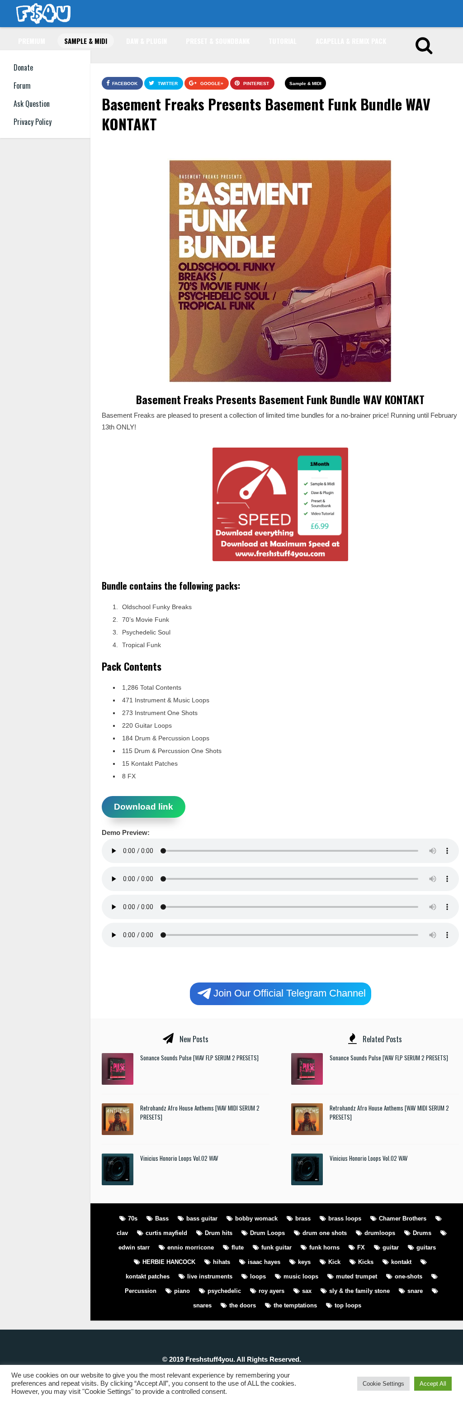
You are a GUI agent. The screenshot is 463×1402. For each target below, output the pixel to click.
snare (415, 1291)
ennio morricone (190, 1247)
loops (258, 1276)
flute (238, 1247)
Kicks (365, 1262)
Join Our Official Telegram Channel (289, 992)
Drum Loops (267, 1233)
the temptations (295, 1305)
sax (307, 1291)
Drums (422, 1233)
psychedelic (224, 1291)
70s (132, 1218)
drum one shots (324, 1233)
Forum (22, 85)
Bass (162, 1218)
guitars (426, 1247)
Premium (31, 41)
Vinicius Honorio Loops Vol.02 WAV (179, 1158)
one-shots (408, 1276)
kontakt (401, 1262)
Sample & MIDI (85, 41)
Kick (334, 1262)
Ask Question (32, 103)
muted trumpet (356, 1276)
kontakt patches (148, 1276)
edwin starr (134, 1247)
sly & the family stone (359, 1291)
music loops (300, 1276)
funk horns (324, 1247)
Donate (23, 67)
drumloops (379, 1233)
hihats (221, 1262)
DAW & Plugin (146, 41)
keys (304, 1262)
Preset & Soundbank (218, 41)
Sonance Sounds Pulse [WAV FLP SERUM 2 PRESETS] (199, 1057)
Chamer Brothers (402, 1218)
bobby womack (256, 1218)
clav (122, 1233)
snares (202, 1305)
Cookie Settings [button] (383, 1383)
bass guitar (201, 1218)
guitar (391, 1247)
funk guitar (276, 1247)
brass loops (344, 1218)
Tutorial (283, 41)
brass (303, 1218)
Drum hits (218, 1233)
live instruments (209, 1276)
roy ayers (271, 1291)
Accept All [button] (433, 1383)
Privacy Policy (33, 121)
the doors (242, 1305)
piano (182, 1291)
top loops (348, 1305)
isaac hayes (264, 1262)
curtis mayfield (166, 1233)
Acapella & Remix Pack (351, 41)
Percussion (140, 1291)
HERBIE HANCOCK (168, 1262)
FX (361, 1247)
